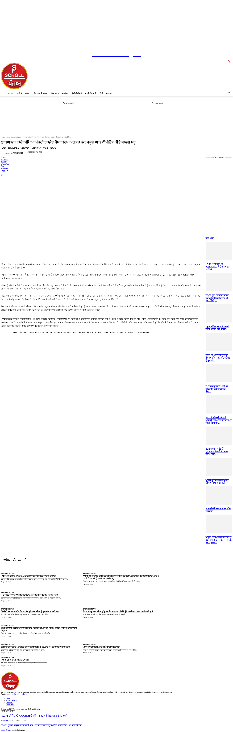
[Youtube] (224, 59)
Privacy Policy (11, 700)
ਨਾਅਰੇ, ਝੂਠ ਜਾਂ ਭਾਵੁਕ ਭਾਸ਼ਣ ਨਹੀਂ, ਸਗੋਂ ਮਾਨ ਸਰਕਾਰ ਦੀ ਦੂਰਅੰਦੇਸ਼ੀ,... (217, 298)
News (8, 137)
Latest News (36, 148)
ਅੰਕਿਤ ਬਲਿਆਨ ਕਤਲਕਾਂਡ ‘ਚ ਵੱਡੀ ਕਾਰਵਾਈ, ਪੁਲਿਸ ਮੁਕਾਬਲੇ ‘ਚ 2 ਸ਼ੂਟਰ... (219, 540)
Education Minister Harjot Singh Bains (30, 333)
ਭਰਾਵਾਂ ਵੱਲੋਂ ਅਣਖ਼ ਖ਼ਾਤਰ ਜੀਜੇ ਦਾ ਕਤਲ (15, 660)
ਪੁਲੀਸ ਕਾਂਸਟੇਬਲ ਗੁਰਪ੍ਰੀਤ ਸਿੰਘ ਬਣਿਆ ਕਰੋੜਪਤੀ (217, 481)
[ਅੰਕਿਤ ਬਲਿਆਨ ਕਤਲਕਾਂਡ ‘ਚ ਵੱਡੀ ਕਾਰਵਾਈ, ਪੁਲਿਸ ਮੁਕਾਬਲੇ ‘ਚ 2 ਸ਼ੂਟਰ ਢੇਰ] (219, 532)
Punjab (45, 148)
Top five (53, 148)
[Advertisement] (101, 239)
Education (25, 148)
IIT (51, 333)
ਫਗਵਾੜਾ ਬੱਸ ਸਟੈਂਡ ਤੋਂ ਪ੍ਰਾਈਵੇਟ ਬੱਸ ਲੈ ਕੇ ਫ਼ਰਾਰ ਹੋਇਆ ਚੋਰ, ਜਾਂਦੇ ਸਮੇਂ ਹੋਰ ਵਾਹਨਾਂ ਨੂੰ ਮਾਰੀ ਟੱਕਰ (35, 647)
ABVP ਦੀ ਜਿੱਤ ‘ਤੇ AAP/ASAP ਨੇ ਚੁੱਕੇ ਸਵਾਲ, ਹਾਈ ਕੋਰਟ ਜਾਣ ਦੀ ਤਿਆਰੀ (34, 716)
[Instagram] (217, 59)
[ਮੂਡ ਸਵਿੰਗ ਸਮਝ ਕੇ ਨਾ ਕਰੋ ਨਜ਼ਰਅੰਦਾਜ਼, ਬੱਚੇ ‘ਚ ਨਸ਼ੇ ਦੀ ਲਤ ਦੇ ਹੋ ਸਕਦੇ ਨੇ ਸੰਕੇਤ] (219, 322)
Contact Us (10, 705)
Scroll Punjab (35, 152)
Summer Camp (143, 333)
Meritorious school (87, 333)
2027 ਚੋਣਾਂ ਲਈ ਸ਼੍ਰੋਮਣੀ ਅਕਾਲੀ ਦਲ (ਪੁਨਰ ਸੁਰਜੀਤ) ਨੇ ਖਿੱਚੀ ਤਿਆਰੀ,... (219, 420)
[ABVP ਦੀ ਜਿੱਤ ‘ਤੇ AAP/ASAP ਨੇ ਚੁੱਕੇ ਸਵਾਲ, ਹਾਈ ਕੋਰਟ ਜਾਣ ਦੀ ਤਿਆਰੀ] (219, 259)
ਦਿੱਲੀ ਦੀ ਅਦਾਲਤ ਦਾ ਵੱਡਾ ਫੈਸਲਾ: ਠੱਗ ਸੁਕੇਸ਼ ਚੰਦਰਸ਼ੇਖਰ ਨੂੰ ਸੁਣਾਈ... (218, 358)
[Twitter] (220, 59)
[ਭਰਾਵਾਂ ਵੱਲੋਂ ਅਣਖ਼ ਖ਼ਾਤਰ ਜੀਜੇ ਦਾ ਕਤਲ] (219, 504)
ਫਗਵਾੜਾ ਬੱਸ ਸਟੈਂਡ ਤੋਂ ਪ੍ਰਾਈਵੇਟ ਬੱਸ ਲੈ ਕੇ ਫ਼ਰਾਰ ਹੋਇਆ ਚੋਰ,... (217, 451)
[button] (229, 93)
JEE (74, 333)
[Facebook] (213, 59)
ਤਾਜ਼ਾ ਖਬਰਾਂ (210, 238)
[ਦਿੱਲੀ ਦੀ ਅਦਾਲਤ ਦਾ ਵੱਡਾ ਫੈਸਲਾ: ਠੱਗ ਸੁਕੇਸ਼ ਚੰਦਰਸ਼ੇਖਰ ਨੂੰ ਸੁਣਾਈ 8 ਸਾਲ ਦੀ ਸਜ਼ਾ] (219, 350)
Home (3, 137)
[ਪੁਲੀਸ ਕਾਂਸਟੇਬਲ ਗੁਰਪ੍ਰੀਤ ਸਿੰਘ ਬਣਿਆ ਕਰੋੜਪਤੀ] (219, 475)
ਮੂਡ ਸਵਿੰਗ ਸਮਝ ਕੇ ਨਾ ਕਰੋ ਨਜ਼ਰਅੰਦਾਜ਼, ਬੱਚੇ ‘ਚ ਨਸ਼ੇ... (217, 327)
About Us (9, 703)
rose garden (109, 333)
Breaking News (16, 137)
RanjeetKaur (6, 720)
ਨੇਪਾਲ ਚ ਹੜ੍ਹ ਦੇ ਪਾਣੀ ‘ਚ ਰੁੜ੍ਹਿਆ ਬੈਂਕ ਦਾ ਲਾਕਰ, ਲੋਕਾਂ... (217, 389)
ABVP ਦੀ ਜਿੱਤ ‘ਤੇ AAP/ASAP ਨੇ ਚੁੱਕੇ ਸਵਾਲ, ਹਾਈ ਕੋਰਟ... (217, 267)
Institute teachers (62, 333)
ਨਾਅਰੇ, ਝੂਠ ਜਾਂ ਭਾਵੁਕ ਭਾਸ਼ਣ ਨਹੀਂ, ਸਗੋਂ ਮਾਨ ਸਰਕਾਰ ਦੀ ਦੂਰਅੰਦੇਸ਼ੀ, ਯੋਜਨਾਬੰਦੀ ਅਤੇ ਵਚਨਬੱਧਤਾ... (42, 725)
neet (100, 333)
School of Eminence (126, 333)
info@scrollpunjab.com (19, 694)
